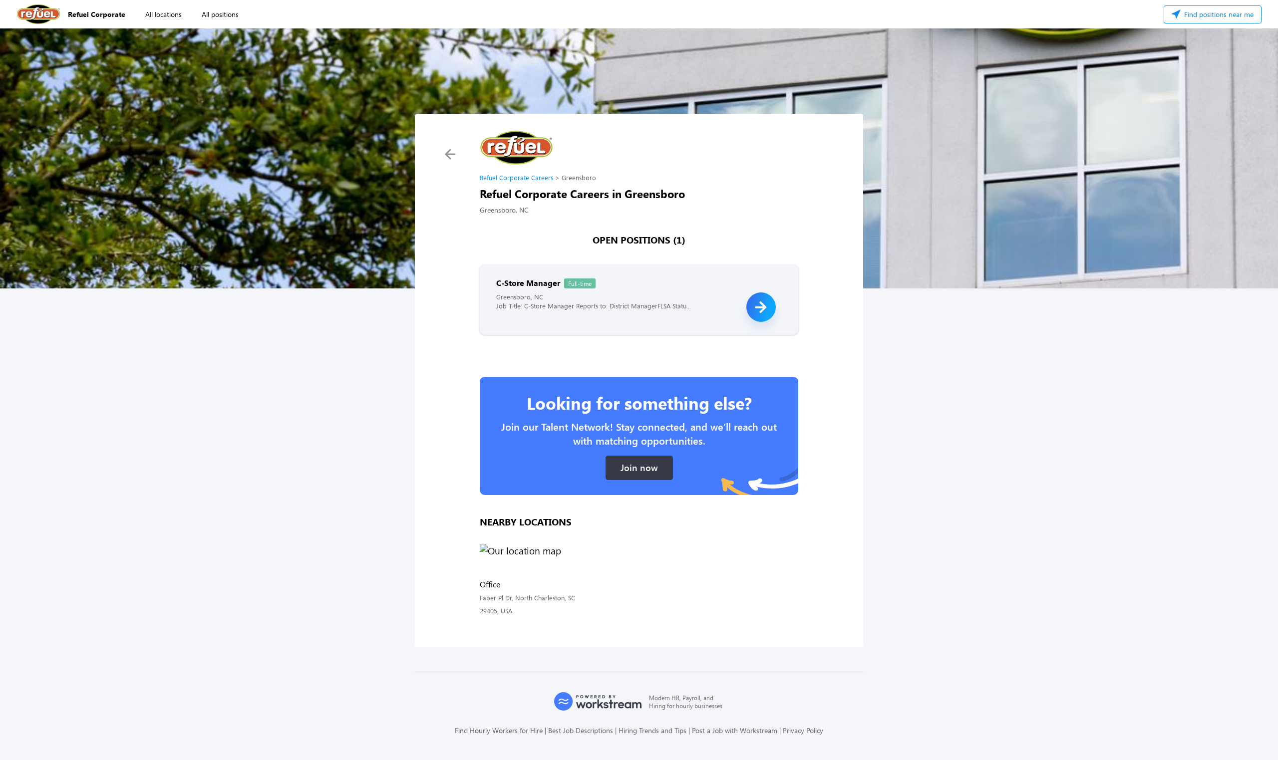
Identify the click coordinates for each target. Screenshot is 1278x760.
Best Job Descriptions (580, 730)
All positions (220, 14)
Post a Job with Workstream (734, 730)
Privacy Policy (803, 730)
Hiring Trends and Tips (652, 730)
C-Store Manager (528, 282)
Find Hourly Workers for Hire (499, 730)
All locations (163, 14)
